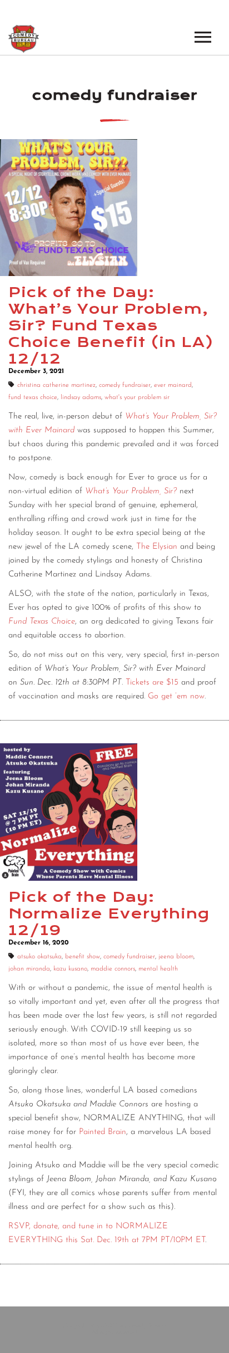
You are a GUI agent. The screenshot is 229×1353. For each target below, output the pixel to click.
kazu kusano (70, 969)
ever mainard (173, 385)
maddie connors (113, 969)
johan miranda (29, 969)
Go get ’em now (176, 696)
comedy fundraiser (125, 385)
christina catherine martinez (56, 385)
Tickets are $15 (152, 682)
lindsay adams (81, 397)
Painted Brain (102, 1132)
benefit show (82, 956)
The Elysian (156, 547)
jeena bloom (175, 956)
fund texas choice (32, 397)
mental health (158, 969)
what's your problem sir (137, 397)
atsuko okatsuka (39, 956)
